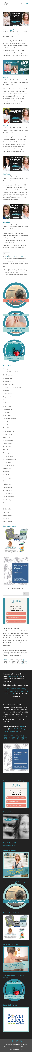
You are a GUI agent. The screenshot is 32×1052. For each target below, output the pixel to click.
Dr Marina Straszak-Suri (10, 372)
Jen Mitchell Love (8, 475)
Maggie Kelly (7, 390)
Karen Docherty (8, 515)
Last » (22, 256)
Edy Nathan (6, 518)
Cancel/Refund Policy (9, 845)
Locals (25, 663)
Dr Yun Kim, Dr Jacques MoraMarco (13, 387)
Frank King (6, 453)
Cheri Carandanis (8, 431)
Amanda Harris (7, 506)
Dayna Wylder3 (7, 422)
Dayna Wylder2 (7, 425)
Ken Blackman (7, 446)
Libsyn (26, 270)
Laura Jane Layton (8, 465)
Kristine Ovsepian (8, 456)
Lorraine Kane (7, 412)
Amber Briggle (7, 478)
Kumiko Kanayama (8, 384)
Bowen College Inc (16, 660)
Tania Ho (5, 481)
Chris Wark (6, 78)
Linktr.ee (22, 650)
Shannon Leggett (8, 30)
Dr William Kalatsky (8, 462)
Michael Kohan (7, 484)
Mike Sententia (7, 487)
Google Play (13, 270)
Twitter (11, 655)
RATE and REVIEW (8, 261)
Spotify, (20, 270)
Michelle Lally (7, 403)
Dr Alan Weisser (7, 394)
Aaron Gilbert (7, 415)
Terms (5, 843)
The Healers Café (8, 36)
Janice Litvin (6, 222)
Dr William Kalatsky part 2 (10, 459)
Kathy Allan (6, 512)
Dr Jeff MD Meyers (8, 496)
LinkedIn (17, 655)
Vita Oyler (6, 369)
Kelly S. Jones (7, 437)
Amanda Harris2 (8, 434)
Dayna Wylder (7, 428)
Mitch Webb (7, 450)
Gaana (16, 272)
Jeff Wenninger (7, 500)
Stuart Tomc (7, 406)
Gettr (11, 653)
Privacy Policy (13, 843)
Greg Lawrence (8, 503)
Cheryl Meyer (7, 381)
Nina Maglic (6, 471)
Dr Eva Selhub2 (7, 509)
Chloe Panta (7, 126)
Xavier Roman (7, 490)
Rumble (6, 653)
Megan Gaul (7, 397)
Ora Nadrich (6, 174)
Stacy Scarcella (8, 440)
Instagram (24, 653)
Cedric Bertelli (7, 443)
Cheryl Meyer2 (7, 378)
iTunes (6, 270)
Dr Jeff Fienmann (8, 375)
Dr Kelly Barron (7, 493)
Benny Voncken (7, 409)
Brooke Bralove (7, 400)
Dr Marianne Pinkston (9, 418)
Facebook (17, 653)
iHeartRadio (9, 272)
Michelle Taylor (7, 468)
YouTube (5, 655)
